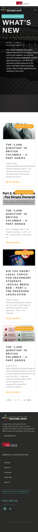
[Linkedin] (4, 508)
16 (24, 400)
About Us (7, 482)
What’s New (8, 477)
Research (7, 467)
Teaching (7, 462)
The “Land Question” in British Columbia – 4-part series (17, 151)
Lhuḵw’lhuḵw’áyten (10, 436)
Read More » (13, 182)
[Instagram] (10, 508)
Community (7, 472)
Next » (29, 400)
